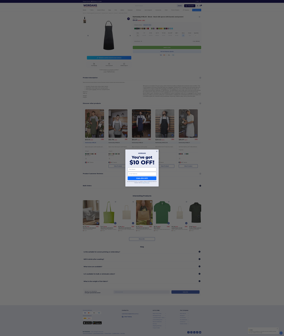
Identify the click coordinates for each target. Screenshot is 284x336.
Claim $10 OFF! (142, 178)
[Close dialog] (156, 151)
